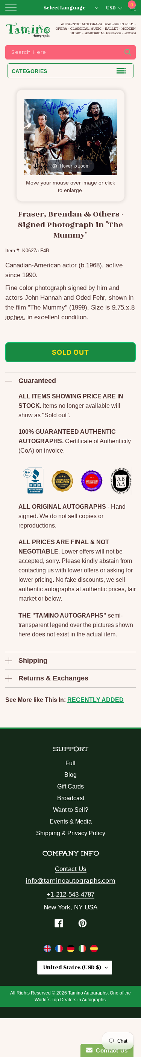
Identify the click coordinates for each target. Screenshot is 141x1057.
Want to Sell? (70, 810)
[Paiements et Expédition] (60, 950)
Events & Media (71, 821)
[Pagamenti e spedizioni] (83, 950)
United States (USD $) (72, 967)
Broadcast (70, 798)
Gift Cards (70, 786)
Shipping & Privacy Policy (70, 833)
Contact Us (70, 868)
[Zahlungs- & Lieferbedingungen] (71, 950)
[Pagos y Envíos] (94, 950)
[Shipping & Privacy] (48, 950)
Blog (70, 775)
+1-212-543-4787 (70, 894)
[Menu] (11, 7)
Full (70, 763)
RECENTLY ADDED (95, 700)
